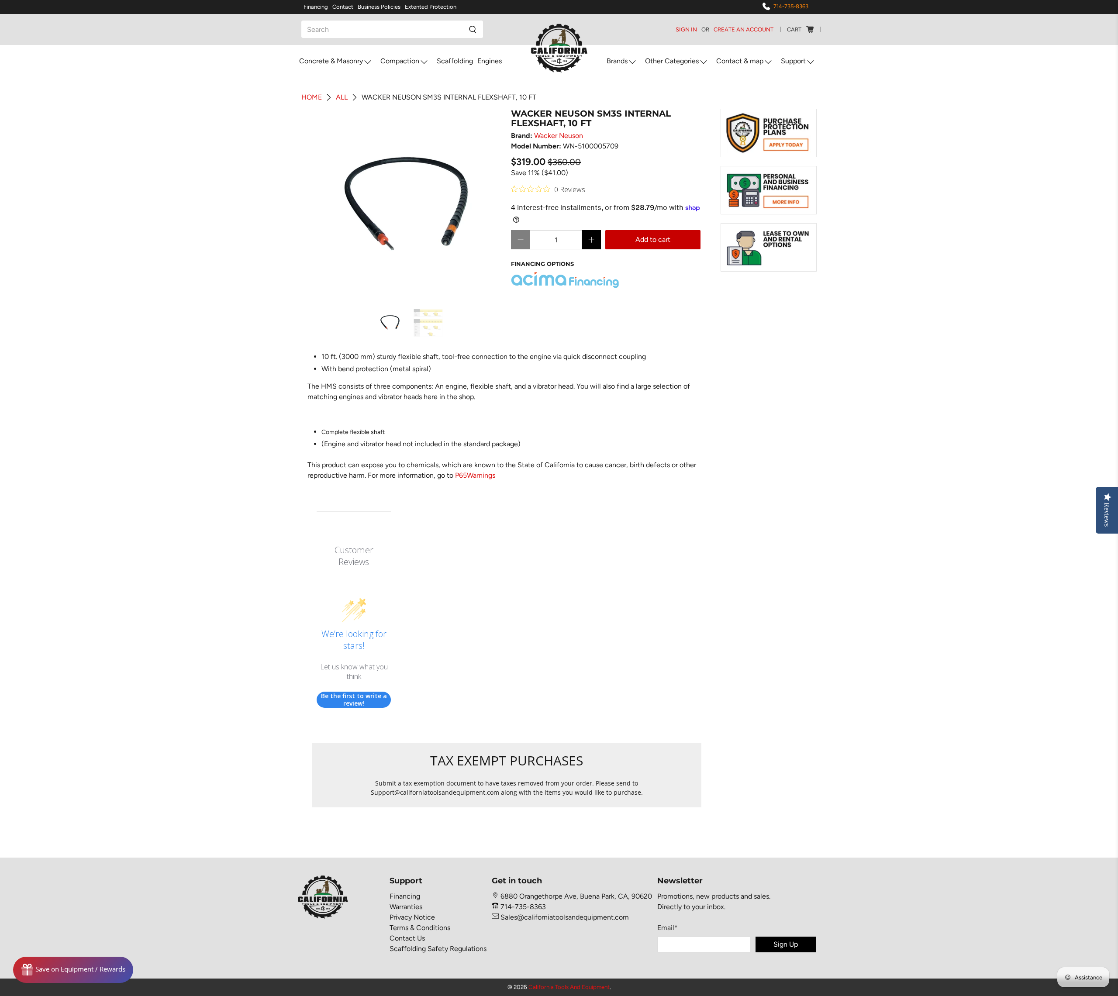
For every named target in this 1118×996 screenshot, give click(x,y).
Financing (316, 6)
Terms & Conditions (420, 928)
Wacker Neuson (558, 135)
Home (311, 97)
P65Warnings (475, 475)
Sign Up (785, 944)
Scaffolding (455, 61)
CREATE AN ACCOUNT (743, 29)
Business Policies (379, 6)
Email (667, 928)
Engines (489, 61)
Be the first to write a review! (354, 700)
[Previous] (325, 204)
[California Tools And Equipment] (559, 49)
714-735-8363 (790, 6)
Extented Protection (430, 6)
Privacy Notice (412, 917)
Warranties (406, 907)
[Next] (488, 204)
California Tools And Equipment (569, 986)
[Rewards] (73, 970)
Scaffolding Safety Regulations (438, 948)
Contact (342, 6)
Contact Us (407, 938)
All (342, 97)
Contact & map (739, 61)
